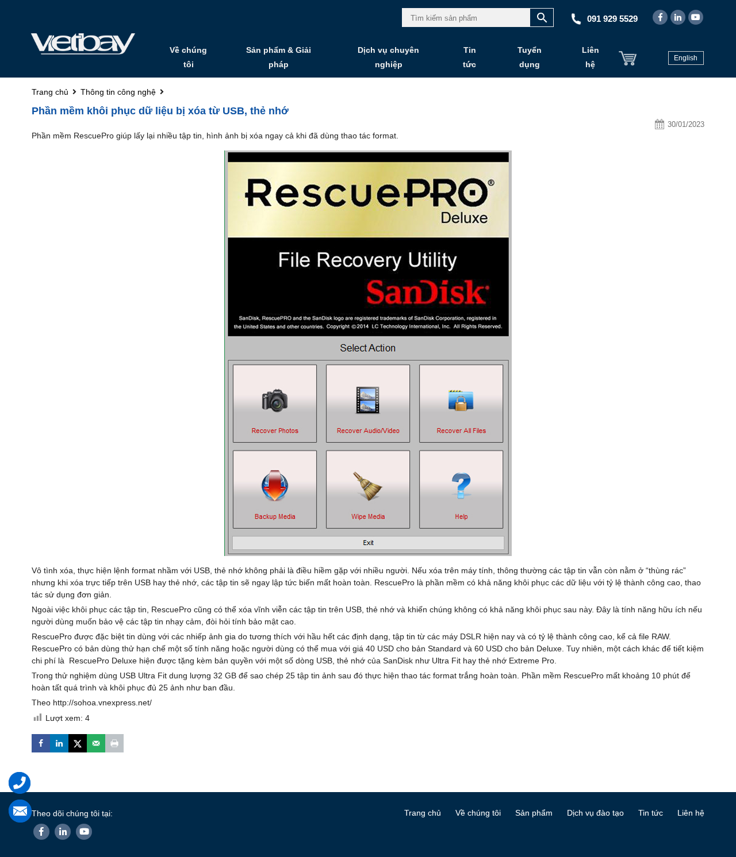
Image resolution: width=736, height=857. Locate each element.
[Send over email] (96, 743)
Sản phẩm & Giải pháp (278, 57)
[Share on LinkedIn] (59, 743)
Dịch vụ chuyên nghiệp (388, 57)
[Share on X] (77, 743)
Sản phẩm (534, 812)
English (685, 58)
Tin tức (469, 57)
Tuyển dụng (530, 57)
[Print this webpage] (114, 743)
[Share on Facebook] (41, 743)
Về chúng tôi (188, 57)
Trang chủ (422, 812)
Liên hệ (590, 57)
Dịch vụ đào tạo (595, 812)
